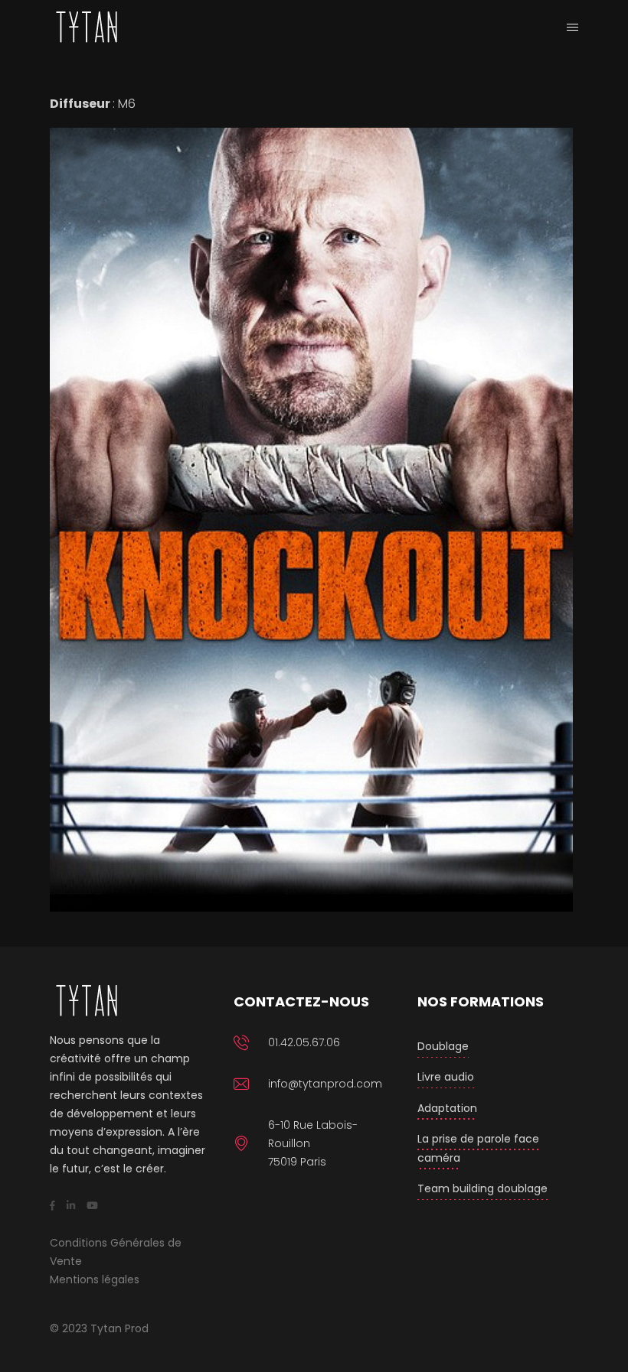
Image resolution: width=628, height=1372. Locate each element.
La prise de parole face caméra (478, 1148)
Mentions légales (94, 1279)
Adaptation (447, 1108)
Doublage (443, 1046)
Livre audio (445, 1076)
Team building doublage (482, 1188)
